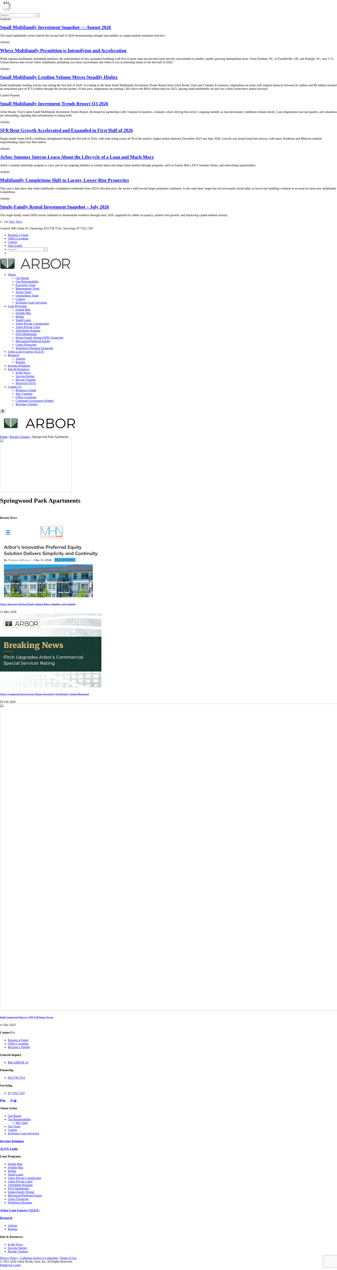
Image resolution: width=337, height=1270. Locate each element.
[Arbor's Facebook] (1, 1100)
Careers (12, 242)
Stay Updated (24, 393)
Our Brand (22, 278)
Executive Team (25, 285)
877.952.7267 (16, 1093)
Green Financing (26, 344)
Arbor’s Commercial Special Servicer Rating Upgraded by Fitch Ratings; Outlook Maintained (44, 694)
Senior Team (23, 292)
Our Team (14, 1126)
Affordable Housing (28, 330)
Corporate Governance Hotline (35, 400)
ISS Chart (22, 1123)
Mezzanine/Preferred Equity (33, 341)
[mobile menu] (2, 411)
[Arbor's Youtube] (15, 1100)
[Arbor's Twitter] (8, 1100)
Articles (20, 358)
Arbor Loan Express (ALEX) (26, 351)
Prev (12, 221)
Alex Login (15, 245)
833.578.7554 (16, 1077)
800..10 (18, 1062)
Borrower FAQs (26, 383)
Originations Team (27, 295)
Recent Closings (26, 379)
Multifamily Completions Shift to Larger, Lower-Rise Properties (64, 180)
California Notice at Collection (39, 1258)
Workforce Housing (20, 1202)
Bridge (20, 316)
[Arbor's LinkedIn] (4, 1100)
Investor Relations (19, 365)
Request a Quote (18, 235)
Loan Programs (17, 306)
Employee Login (10, 1265)
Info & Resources (18, 369)
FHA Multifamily (26, 334)
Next (19, 221)
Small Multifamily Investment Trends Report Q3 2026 (54, 103)
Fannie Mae (23, 309)
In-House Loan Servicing (31, 302)
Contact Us (15, 386)
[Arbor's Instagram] (11, 1100)
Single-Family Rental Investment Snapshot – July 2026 (54, 206)
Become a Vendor (27, 404)
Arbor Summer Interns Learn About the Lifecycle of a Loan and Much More (77, 157)
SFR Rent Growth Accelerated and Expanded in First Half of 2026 (66, 130)
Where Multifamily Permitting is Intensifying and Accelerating (63, 50)
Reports (20, 362)
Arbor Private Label (28, 327)
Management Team (27, 288)
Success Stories (25, 376)
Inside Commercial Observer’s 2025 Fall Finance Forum (26, 1017)
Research (13, 355)
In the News (23, 372)
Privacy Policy (9, 1258)
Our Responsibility (27, 281)
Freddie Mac (23, 313)
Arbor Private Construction (32, 323)
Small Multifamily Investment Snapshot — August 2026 (55, 27)
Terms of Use (68, 1258)
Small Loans (23, 320)
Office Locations (18, 238)
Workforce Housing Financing (34, 348)
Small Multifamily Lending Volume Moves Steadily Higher (59, 77)
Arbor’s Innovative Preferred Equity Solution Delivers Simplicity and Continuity (38, 604)
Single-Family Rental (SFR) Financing (39, 337)
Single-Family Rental (21, 1192)
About (12, 274)
